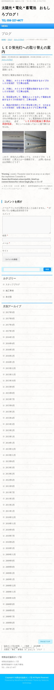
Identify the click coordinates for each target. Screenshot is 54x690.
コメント (6, 214)
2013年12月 (11, 449)
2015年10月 (11, 381)
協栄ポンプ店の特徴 (11, 646)
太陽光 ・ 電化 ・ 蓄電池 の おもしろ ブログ (23, 649)
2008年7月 (10, 617)
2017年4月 (10, 325)
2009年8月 (10, 567)
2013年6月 (10, 461)
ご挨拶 (26, 646)
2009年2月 (10, 573)
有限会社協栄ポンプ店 (23, 678)
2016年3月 (10, 350)
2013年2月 (10, 474)
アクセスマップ (28, 648)
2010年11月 (11, 523)
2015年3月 (10, 424)
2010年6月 (10, 542)
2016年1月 (10, 362)
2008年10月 (11, 598)
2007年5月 (10, 629)
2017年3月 (10, 331)
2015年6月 (10, 405)
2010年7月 (10, 536)
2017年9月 (10, 312)
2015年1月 (10, 437)
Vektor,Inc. (45, 680)
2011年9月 (10, 486)
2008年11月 (11, 592)
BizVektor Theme (32, 680)
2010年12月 (11, 517)
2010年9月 (10, 530)
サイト (5, 251)
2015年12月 (11, 368)
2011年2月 (10, 505)
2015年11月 (11, 374)
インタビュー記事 (11, 648)
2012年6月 (10, 480)
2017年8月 (10, 319)
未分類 (9, 297)
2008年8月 (10, 610)
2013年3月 (10, 468)
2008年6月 (10, 623)
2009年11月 (11, 554)
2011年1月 (10, 511)
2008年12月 (11, 586)
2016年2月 (10, 356)
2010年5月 (10, 548)
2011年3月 (10, 499)
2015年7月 (10, 399)
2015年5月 (10, 412)
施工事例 (10, 291)
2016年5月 (10, 337)
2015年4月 (10, 418)
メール (6, 243)
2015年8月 (10, 393)
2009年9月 (10, 561)
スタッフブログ (7, 59)
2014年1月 (10, 443)
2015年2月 (10, 430)
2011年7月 (10, 492)
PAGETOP (45, 641)
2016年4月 (10, 343)
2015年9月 (10, 387)
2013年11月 (11, 455)
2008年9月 (10, 604)
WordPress (19, 680)
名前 (5, 235)
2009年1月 (10, 579)
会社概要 (37, 646)
